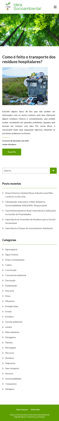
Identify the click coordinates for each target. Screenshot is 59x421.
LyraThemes (40, 417)
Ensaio (8, 311)
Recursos (9, 352)
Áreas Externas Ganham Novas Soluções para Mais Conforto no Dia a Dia (29, 195)
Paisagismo (10, 337)
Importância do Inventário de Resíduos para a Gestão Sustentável (30, 221)
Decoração (10, 280)
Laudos (8, 327)
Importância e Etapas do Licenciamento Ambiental (28, 228)
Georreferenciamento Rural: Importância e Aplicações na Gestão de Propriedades (30, 212)
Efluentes (10, 301)
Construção (10, 270)
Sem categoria (12, 368)
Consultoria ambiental (15, 275)
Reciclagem (10, 347)
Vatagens (9, 389)
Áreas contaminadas (15, 259)
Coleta (8, 265)
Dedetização (11, 285)
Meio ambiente (12, 332)
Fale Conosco (22, 409)
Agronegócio (11, 249)
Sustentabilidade (13, 378)
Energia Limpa (11, 306)
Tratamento (11, 384)
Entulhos (9, 316)
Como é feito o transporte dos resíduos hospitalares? (29, 59)
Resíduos (12, 144)
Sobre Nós (35, 409)
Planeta (9, 342)
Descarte (9, 290)
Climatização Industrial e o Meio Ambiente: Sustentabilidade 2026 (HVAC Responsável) (26, 203)
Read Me (12, 152)
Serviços (9, 373)
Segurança (10, 363)
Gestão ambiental (13, 321)
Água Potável (11, 254)
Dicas (7, 296)
